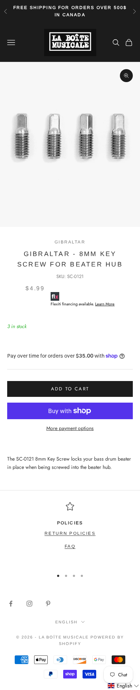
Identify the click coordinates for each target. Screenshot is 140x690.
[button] (123, 686)
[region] (70, 532)
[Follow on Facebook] (10, 603)
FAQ (70, 546)
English (66, 622)
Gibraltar (70, 242)
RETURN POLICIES (70, 533)
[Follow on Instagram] (29, 603)
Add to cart (70, 388)
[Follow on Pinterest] (48, 603)
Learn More (105, 304)
